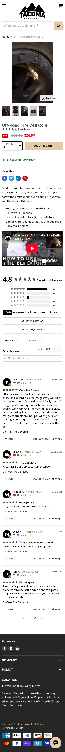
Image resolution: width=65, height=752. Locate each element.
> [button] (42, 618)
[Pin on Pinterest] (25, 178)
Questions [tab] (31, 340)
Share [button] (10, 438)
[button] (54, 438)
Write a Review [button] (34, 320)
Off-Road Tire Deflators (15, 431)
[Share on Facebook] (4, 178)
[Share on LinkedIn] (18, 178)
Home (6, 36)
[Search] (58, 26)
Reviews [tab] (9, 340)
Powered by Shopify (13, 727)
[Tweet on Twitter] (11, 178)
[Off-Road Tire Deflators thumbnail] (6, 111)
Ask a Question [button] (34, 329)
